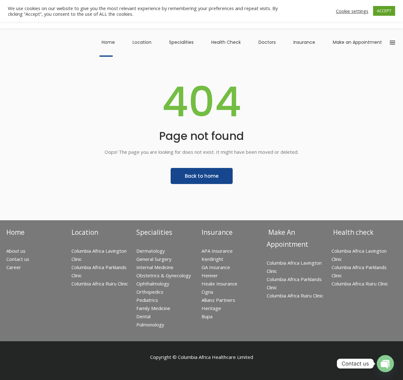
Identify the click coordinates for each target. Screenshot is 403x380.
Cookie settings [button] (352, 11)
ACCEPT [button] (384, 11)
